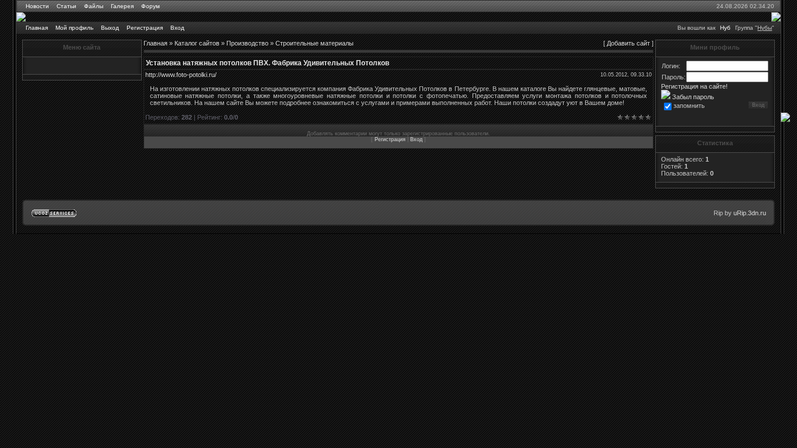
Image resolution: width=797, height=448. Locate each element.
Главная (37, 27)
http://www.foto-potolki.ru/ (180, 74)
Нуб (725, 27)
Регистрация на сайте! (694, 86)
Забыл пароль (692, 96)
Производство (247, 43)
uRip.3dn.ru (749, 212)
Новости (37, 6)
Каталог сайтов (196, 43)
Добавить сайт (628, 43)
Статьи (66, 6)
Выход (110, 27)
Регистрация (145, 27)
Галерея (122, 6)
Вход (177, 27)
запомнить (689, 105)
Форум (150, 6)
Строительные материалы (314, 43)
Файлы (93, 6)
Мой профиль (74, 27)
